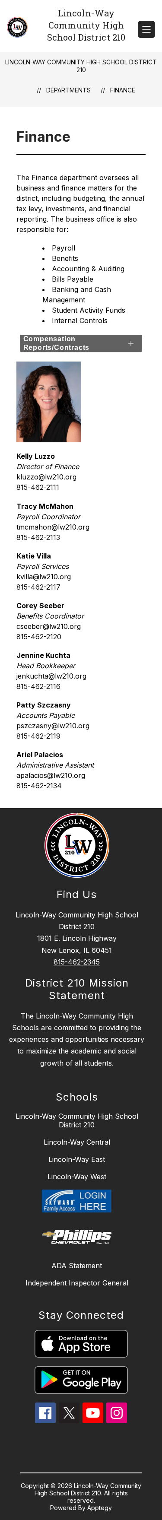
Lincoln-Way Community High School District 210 (81, 65)
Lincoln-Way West (77, 1176)
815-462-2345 (77, 962)
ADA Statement (76, 1265)
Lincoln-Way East (76, 1159)
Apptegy (99, 1507)
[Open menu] (146, 29)
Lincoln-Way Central (77, 1142)
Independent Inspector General (76, 1283)
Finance (122, 90)
